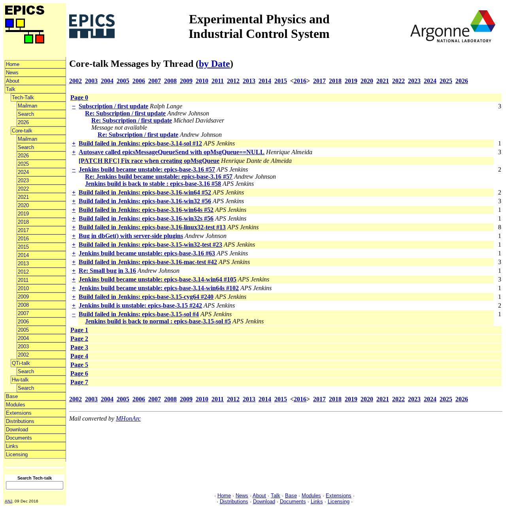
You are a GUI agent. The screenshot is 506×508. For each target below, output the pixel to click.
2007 (23, 313)
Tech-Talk (23, 97)
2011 (23, 280)
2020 (23, 205)
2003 (23, 346)
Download (17, 429)
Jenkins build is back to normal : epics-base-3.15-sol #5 (158, 321)
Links (12, 446)
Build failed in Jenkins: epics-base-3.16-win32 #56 (145, 201)
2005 (23, 330)
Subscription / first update (113, 106)
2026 (23, 122)
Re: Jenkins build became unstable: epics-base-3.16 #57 (158, 176)
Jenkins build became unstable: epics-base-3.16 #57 (147, 169)
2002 (23, 355)
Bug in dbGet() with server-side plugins (131, 235)
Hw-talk (20, 380)
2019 (23, 214)
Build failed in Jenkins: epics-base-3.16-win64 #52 (145, 192)
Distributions (20, 421)
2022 (23, 189)
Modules (15, 405)
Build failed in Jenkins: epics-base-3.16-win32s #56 (146, 218)
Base (12, 396)
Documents (19, 438)
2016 (23, 239)
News (12, 73)
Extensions (19, 413)
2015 (23, 247)
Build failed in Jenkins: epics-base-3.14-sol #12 (140, 143)
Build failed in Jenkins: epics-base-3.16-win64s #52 (146, 209)
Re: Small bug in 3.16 (107, 270)
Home (12, 64)
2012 (23, 272)
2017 (23, 230)
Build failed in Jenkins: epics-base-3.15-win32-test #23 (150, 244)
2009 (23, 297)
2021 (23, 197)
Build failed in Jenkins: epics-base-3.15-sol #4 (139, 314)
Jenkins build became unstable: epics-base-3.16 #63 (147, 253)
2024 (23, 172)
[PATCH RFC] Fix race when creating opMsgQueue (149, 160)
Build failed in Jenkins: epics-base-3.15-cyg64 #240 (146, 296)
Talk (10, 89)
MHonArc (128, 418)
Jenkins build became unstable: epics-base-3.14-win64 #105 (157, 279)
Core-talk (22, 131)
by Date (214, 64)
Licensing (17, 454)
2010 (23, 288)
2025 (23, 164)
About (12, 81)
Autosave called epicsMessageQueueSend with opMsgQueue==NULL (171, 152)
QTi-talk (21, 363)
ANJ (8, 501)
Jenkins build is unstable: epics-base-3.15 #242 (140, 305)
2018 (23, 222)
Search (26, 114)
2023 (23, 180)
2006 (23, 322)
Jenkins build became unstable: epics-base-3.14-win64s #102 (159, 288)
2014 (23, 255)
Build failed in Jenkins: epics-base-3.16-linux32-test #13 (152, 227)
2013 (23, 263)
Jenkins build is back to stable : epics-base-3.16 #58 (153, 183)
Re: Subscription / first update (125, 113)
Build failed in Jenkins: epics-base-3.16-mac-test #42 (148, 262)
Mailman (27, 106)
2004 (23, 338)
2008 (23, 305)
